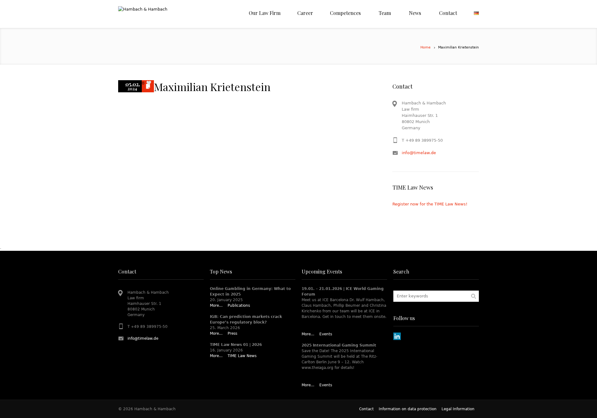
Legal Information (458, 409)
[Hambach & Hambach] (165, 14)
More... (216, 305)
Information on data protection (408, 409)
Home (425, 47)
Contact (366, 409)
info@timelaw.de (419, 152)
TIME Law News (242, 356)
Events (325, 334)
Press (232, 333)
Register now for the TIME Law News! (429, 204)
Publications (239, 305)
